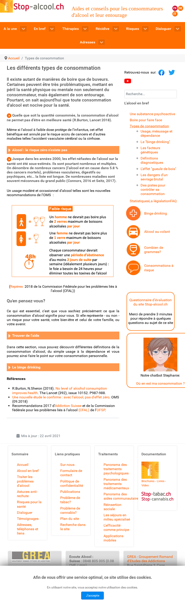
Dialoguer (24, 512)
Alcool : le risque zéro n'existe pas (38, 150)
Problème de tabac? (70, 500)
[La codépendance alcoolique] (9, 150)
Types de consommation (149, 126)
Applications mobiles (113, 538)
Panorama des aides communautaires (122, 496)
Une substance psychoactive (152, 114)
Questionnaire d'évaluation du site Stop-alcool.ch (150, 302)
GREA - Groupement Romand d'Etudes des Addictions (150, 559)
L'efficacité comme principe (116, 527)
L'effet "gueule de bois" (158, 169)
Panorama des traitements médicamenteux (116, 483)
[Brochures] (150, 470)
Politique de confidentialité (71, 483)
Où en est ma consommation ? (160, 383)
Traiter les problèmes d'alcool (25, 481)
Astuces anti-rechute (27, 493)
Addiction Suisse (68, 406)
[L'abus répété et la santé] (133, 213)
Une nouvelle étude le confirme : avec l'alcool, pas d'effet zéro (60, 397)
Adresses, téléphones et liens (27, 529)
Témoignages (28, 518)
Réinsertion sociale (112, 507)
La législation (159, 201)
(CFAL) (84, 410)
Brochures (148, 481)
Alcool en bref (28, 471)
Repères (17, 286)
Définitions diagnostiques (152, 160)
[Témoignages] (133, 267)
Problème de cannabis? (70, 510)
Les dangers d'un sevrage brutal (154, 177)
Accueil (22, 465)
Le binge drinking (26, 367)
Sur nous (67, 465)
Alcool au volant (157, 231)
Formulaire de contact (71, 473)
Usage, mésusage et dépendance (156, 133)
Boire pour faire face (146, 120)
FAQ (173, 201)
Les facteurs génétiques (150, 150)
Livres (160, 481)
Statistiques (139, 201)
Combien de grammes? (153, 249)
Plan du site (69, 518)
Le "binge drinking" (155, 142)
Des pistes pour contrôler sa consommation (153, 189)
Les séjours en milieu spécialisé (117, 517)
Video (145, 485)
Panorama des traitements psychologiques (116, 469)
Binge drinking (155, 213)
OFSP (101, 410)
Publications (70, 491)
